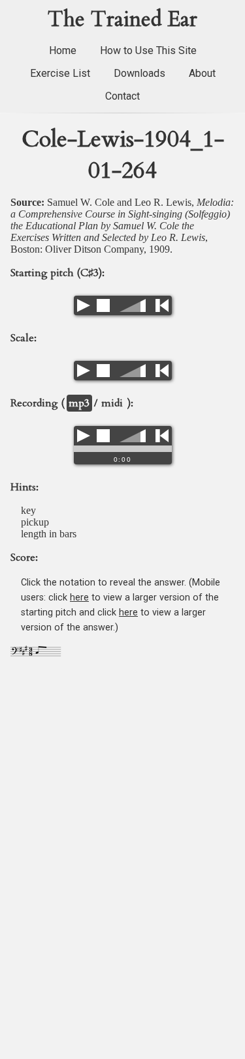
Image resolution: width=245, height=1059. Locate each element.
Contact (122, 96)
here (79, 597)
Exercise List (60, 73)
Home (62, 50)
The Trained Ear (122, 19)
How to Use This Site (148, 50)
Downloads (139, 73)
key (28, 510)
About (202, 73)
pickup (35, 522)
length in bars (48, 533)
